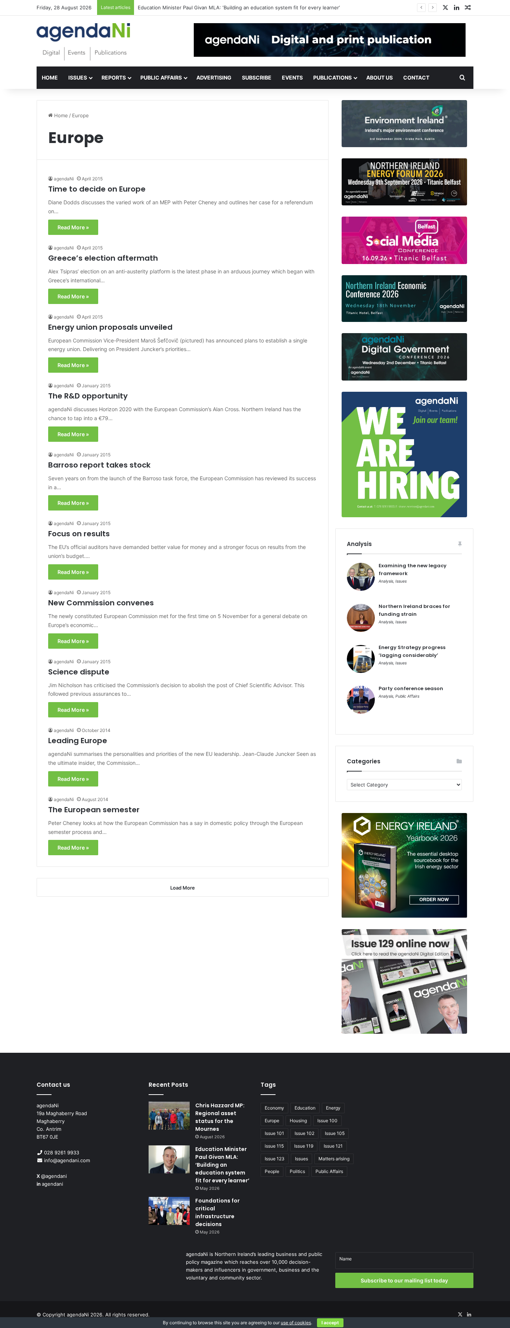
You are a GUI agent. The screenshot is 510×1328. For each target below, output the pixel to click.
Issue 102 (304, 1133)
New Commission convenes (101, 603)
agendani (52, 1184)
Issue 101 (274, 1133)
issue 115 (274, 1146)
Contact (416, 77)
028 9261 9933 (61, 1152)
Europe (272, 1120)
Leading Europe (77, 740)
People (272, 1171)
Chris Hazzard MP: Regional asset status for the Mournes (220, 1117)
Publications (332, 77)
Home (50, 77)
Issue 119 (303, 1146)
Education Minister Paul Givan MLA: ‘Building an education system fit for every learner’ (222, 1164)
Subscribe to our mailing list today (404, 1280)
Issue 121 (333, 1146)
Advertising (213, 77)
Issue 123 (274, 1158)
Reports (114, 77)
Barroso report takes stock (99, 465)
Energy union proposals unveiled (110, 327)
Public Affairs (161, 77)
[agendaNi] (83, 41)
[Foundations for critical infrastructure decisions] (169, 1211)
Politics (297, 1171)
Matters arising (333, 1158)
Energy (333, 1108)
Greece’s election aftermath (103, 258)
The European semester (94, 809)
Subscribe (256, 77)
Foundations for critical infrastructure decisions (193, 7)
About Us (379, 77)
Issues (77, 77)
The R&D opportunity (88, 396)
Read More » (73, 227)
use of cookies (296, 1322)
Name (345, 1259)
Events (292, 77)
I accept (330, 1322)
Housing (298, 1120)
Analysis (386, 581)
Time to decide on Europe (97, 189)
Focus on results (79, 533)
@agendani (54, 1176)
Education (305, 1108)
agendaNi (64, 178)
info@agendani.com (67, 1160)
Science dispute (78, 672)
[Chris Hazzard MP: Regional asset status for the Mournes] (169, 1116)
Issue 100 (327, 1120)
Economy (274, 1108)
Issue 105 (335, 1133)
